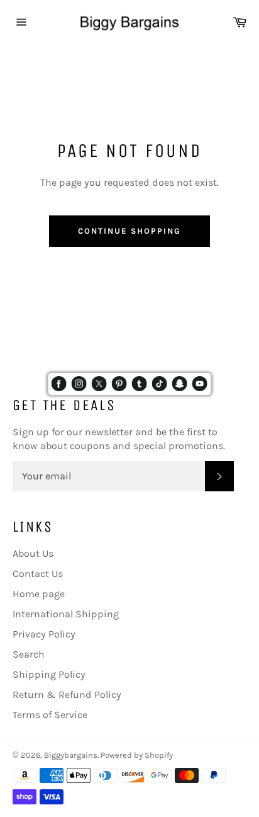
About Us (33, 553)
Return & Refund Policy (67, 694)
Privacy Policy (44, 634)
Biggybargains (70, 755)
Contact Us (38, 574)
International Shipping (66, 614)
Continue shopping (129, 231)
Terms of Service (50, 715)
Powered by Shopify (137, 755)
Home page (39, 594)
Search (29, 654)
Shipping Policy (49, 674)
